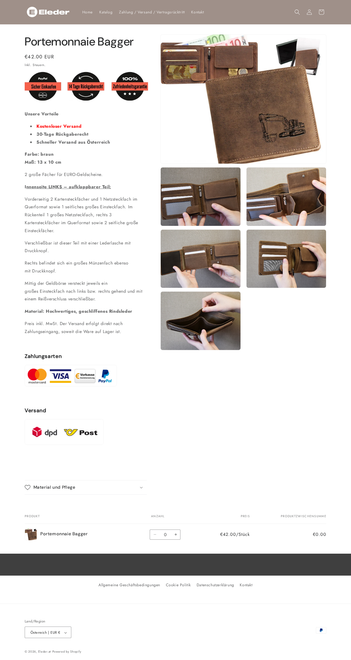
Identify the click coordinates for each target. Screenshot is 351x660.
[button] (297, 12)
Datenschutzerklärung (215, 585)
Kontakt (246, 585)
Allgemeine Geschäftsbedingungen (129, 585)
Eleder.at (44, 652)
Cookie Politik (178, 585)
